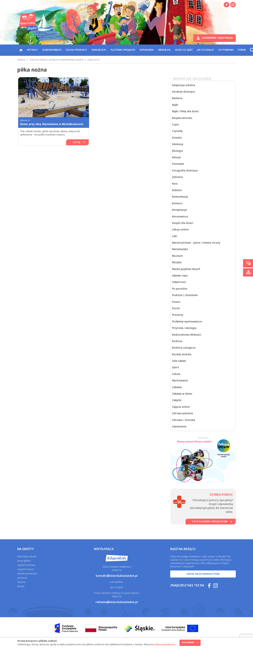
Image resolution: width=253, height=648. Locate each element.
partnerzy (22, 577)
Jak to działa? (205, 49)
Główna (21, 59)
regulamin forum (25, 569)
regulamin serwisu (26, 565)
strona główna (24, 560)
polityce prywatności (164, 644)
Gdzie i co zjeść (184, 49)
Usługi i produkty (76, 49)
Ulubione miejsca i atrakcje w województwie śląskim (56, 59)
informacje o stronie (27, 556)
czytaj (76, 142)
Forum (242, 49)
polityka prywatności (27, 573)
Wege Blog (164, 49)
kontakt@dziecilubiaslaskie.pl (117, 576)
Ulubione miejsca (51, 49)
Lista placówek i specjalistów (209, 521)
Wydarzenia (147, 49)
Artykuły (32, 49)
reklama (21, 582)
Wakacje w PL (98, 49)
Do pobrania (226, 49)
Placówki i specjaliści (123, 49)
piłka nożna (94, 59)
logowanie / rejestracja (217, 37)
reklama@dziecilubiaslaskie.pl (117, 602)
